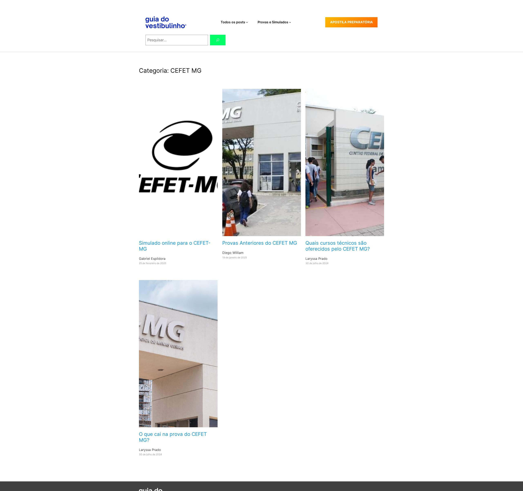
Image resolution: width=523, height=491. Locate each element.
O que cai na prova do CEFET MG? (173, 437)
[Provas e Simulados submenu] (290, 22)
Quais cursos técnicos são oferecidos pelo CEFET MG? (337, 246)
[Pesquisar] (218, 40)
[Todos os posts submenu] (247, 22)
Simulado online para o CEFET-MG (174, 246)
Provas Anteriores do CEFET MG (259, 243)
